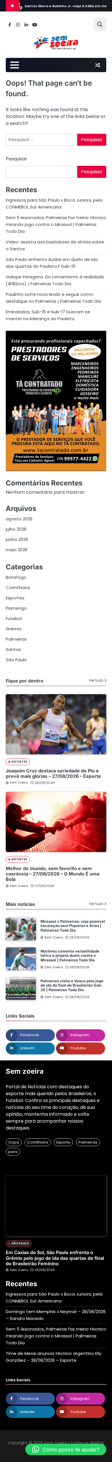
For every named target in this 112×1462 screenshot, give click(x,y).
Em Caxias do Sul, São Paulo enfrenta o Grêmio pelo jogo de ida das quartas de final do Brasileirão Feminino (55, 1258)
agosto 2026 (19, 519)
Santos (13, 649)
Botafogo (16, 577)
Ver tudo (96, 680)
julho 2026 (16, 529)
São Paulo (16, 660)
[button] (65, 1449)
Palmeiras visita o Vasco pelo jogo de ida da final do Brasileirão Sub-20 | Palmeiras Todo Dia (71, 985)
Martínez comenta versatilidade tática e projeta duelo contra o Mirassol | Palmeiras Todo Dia (69, 955)
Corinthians (18, 588)
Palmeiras (16, 639)
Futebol (14, 618)
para (13, 1151)
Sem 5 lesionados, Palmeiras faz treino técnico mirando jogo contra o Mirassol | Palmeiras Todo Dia (56, 224)
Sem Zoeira (19, 782)
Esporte (63, 1142)
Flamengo (16, 608)
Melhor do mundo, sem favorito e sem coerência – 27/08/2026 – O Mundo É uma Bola (52, 873)
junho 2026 (17, 539)
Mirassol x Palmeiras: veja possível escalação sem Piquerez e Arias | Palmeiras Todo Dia (72, 925)
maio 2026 (17, 550)
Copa (13, 1142)
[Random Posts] (97, 65)
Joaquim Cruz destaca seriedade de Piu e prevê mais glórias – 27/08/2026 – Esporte (53, 773)
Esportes (15, 598)
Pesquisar (16, 159)
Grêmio (14, 629)
